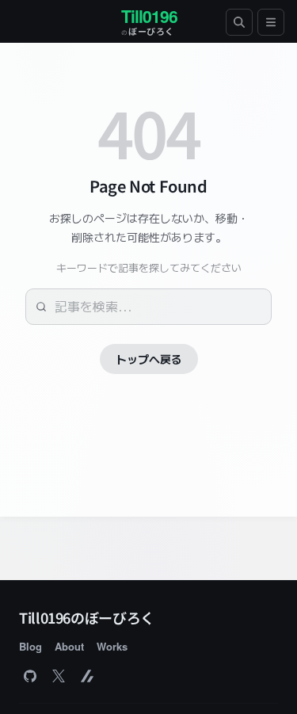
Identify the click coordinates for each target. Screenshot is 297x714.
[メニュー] (270, 22)
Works (112, 646)
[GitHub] (30, 676)
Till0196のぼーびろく (86, 617)
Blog (30, 646)
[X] (59, 676)
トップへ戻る (149, 359)
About (69, 646)
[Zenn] (87, 676)
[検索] (239, 22)
